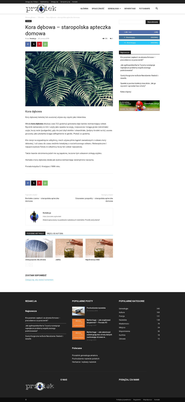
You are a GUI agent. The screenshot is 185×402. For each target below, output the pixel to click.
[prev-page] (26, 264)
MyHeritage (130, 8)
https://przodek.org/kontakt (52, 216)
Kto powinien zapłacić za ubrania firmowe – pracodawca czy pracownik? (137, 58)
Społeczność (98, 8)
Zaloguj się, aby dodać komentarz (39, 280)
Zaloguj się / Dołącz (31, 2)
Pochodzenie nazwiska (96, 308)
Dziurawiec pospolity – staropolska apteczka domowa (94, 199)
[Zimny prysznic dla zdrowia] (39, 248)
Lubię (156, 32)
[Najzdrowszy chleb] (99, 248)
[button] (157, 9)
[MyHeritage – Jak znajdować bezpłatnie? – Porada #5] (78, 323)
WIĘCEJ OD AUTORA (55, 234)
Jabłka (58, 260)
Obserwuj (154, 37)
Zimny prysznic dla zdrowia (35, 260)
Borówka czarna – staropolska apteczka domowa (42, 199)
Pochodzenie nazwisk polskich (85, 358)
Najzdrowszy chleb (92, 260)
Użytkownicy (44, 2)
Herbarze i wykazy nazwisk (84, 362)
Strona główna (30, 17)
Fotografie (144, 8)
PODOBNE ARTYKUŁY (35, 234)
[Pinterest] (39, 44)
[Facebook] (27, 44)
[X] (33, 44)
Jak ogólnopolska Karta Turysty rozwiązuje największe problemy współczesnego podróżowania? (137, 67)
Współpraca (147, 400)
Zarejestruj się (65, 2)
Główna (84, 8)
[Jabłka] (69, 248)
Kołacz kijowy (125, 92)
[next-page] (30, 264)
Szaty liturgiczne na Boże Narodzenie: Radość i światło (139, 77)
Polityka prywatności (123, 400)
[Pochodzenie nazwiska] (78, 311)
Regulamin (137, 400)
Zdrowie (41, 17)
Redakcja (33, 38)
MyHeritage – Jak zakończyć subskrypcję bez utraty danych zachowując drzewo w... (99, 334)
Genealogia (113, 8)
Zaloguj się (54, 2)
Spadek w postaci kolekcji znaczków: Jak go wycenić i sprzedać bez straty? (138, 84)
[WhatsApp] (45, 44)
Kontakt (75, 2)
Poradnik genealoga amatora (85, 355)
